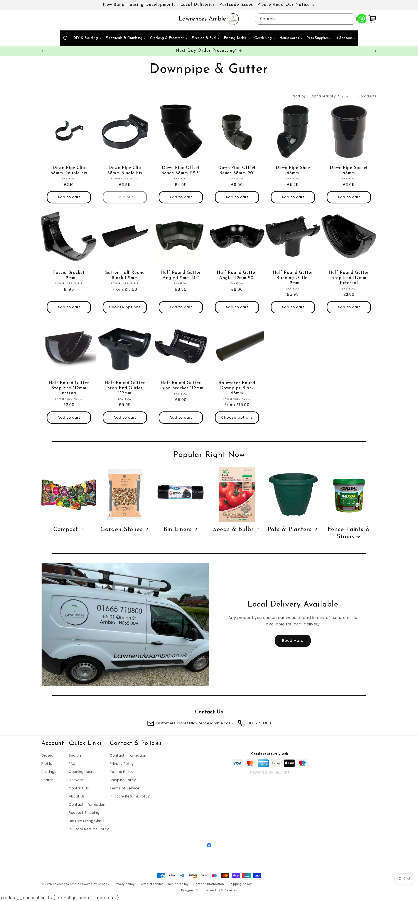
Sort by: (300, 96)
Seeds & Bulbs (233, 529)
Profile (46, 763)
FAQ (72, 763)
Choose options (125, 307)
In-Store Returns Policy (89, 829)
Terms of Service (125, 788)
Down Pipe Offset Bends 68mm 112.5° (181, 170)
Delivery (76, 779)
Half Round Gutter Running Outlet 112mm (293, 278)
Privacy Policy (122, 763)
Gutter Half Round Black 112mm (125, 275)
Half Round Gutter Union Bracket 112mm (181, 385)
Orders (47, 755)
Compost (65, 529)
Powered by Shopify (94, 884)
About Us (77, 796)
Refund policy (178, 884)
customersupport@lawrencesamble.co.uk (195, 723)
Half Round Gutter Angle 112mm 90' (237, 275)
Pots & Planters (290, 529)
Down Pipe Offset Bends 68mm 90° (237, 170)
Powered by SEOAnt (269, 772)
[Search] (351, 19)
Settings (48, 771)
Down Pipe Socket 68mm (349, 170)
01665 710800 (258, 723)
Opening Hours (81, 771)
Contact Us (79, 788)
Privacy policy (124, 884)
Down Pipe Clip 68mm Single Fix (125, 170)
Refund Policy (121, 771)
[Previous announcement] (42, 50)
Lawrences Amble (66, 884)
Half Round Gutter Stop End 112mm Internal (69, 388)
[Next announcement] (375, 50)
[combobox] (305, 19)
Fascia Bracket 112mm (69, 275)
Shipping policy (240, 884)
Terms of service (151, 884)
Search (47, 779)
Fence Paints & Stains (349, 533)
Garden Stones (121, 529)
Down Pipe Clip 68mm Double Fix (69, 170)
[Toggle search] (65, 38)
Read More (293, 640)
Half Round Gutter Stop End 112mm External (349, 278)
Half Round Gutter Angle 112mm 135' (181, 275)
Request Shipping (84, 812)
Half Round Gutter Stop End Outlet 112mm (125, 388)
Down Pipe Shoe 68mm (293, 170)
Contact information (208, 884)
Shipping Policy (123, 779)
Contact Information (87, 804)
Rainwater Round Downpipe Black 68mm (237, 388)
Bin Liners (177, 529)
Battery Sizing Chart (86, 820)
